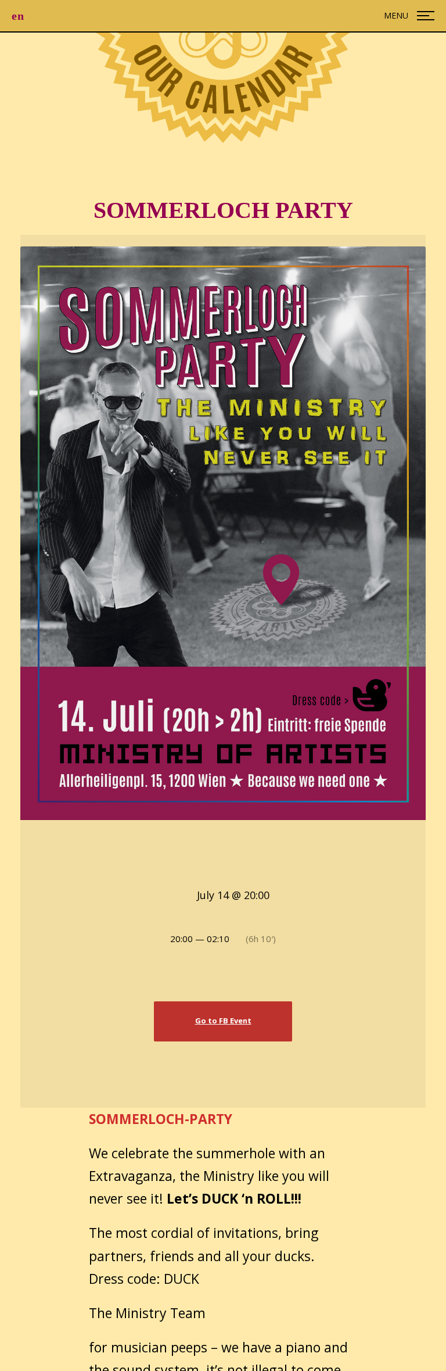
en (18, 15)
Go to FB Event (223, 1020)
